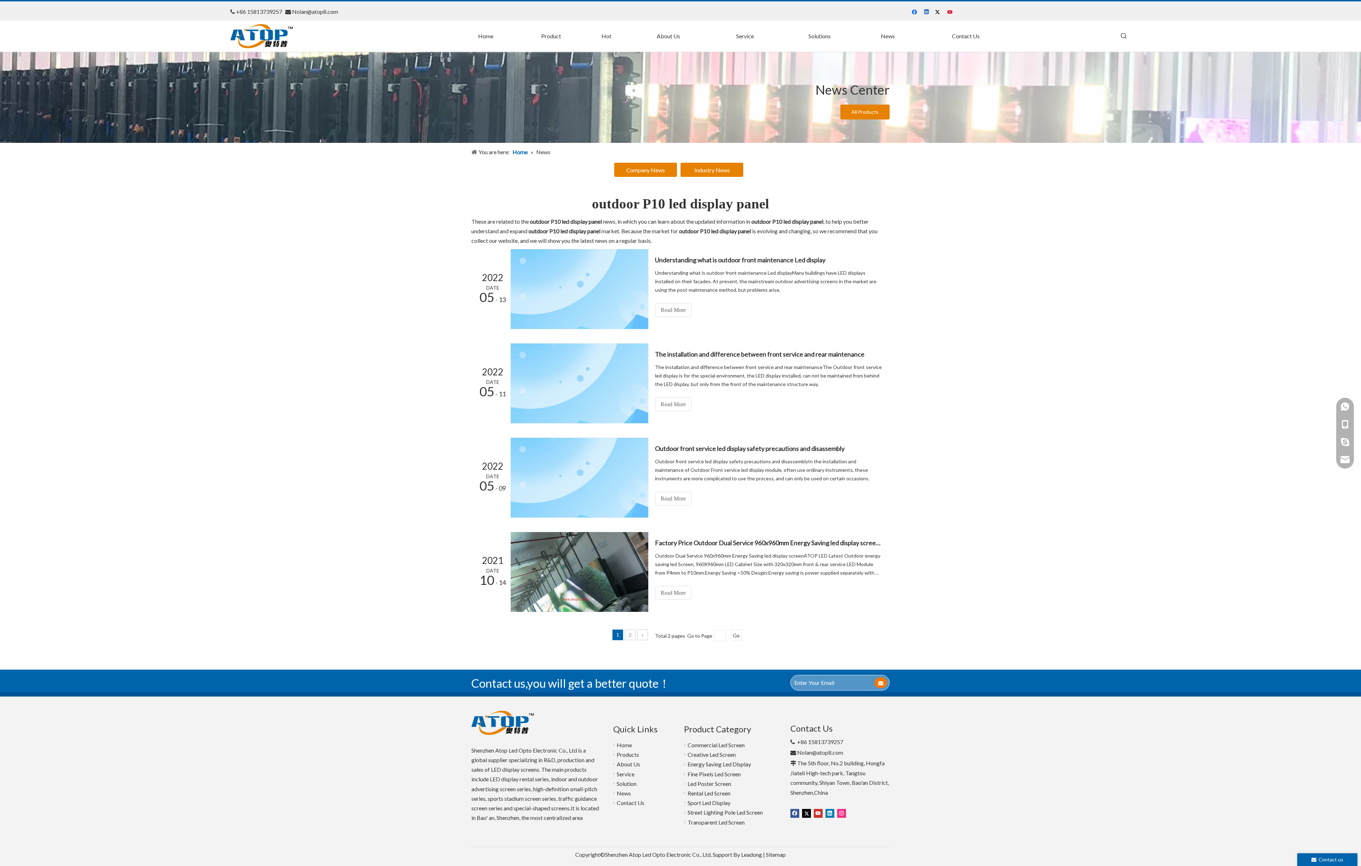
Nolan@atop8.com (315, 11)
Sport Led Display (709, 802)
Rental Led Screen (709, 793)
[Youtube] (950, 12)
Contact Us (630, 802)
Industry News (712, 170)
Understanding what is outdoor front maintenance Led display (740, 260)
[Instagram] (841, 813)
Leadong (751, 854)
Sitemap (776, 854)
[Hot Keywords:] (1124, 36)
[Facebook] (915, 12)
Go (736, 635)
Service (625, 774)
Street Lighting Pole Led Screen (725, 812)
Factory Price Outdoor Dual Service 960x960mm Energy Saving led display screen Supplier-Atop (768, 543)
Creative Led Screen (712, 754)
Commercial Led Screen (716, 745)
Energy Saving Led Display (719, 764)
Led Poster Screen (709, 783)
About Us (628, 764)
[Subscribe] (880, 682)
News (624, 793)
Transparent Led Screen (716, 822)
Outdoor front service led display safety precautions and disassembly (750, 448)
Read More (673, 310)
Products (628, 754)
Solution (627, 783)
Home (624, 745)
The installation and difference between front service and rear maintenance (759, 354)
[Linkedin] (927, 12)
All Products (865, 112)
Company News (645, 170)
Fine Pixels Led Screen (714, 774)
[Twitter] (938, 12)
